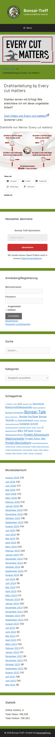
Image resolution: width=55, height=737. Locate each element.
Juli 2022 (10, 676)
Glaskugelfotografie (12, 424)
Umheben (8, 453)
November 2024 (14, 563)
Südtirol (45, 450)
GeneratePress (44, 733)
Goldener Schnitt (28, 423)
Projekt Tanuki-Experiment (40, 446)
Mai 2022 (10, 684)
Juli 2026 (10, 482)
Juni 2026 (10, 486)
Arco (30, 404)
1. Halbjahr (9, 404)
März (20, 430)
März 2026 (11, 498)
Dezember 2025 (14, 510)
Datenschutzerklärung (31, 258)
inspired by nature (25, 427)
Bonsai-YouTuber (28, 416)
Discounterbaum (25, 420)
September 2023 (14, 620)
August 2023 (12, 624)
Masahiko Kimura (11, 431)
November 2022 (14, 660)
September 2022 (14, 668)
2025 (19, 404)
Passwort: (10, 296)
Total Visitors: (13, 718)
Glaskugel (43, 420)
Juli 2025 (10, 530)
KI (43, 427)
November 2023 (14, 611)
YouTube (31, 453)
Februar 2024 (12, 599)
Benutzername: (13, 287)
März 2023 (11, 644)
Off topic (29, 430)
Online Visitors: (13, 710)
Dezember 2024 (14, 559)
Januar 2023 (12, 652)
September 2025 (14, 522)
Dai (16, 420)
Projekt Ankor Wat (35, 438)
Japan (39, 427)
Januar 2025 (12, 555)
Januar (34, 427)
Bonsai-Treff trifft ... (12, 417)
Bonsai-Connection (14, 412)
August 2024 (12, 575)
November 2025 (14, 514)
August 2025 (12, 526)
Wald (14, 453)
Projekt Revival (10, 446)
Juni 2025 (10, 534)
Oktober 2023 (12, 615)
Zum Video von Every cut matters (25, 115)
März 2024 (11, 595)
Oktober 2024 (12, 567)
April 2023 (10, 640)
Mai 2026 (10, 490)
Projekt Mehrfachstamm (40, 443)
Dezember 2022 (14, 656)
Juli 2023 (10, 628)
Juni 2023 (10, 632)
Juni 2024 (10, 583)
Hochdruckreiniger (11, 427)
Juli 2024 (10, 579)
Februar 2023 (12, 648)
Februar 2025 (12, 550)
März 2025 (11, 546)
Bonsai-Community (39, 407)
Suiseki (35, 450)
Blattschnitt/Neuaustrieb (18, 407)
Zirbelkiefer (38, 453)
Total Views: (12, 714)
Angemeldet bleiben (14, 308)
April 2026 (10, 494)
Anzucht (25, 404)
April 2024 (10, 591)
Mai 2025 (10, 538)
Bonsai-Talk (35, 412)
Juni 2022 (10, 680)
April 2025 (10, 542)
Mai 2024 (10, 587)
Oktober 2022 (12, 664)
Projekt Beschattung (18, 442)
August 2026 (12, 477)
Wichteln (19, 453)
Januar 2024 (12, 603)
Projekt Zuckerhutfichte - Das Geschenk (18, 450)
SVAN (40, 450)
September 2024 (14, 571)
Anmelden (13, 316)
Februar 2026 (12, 502)
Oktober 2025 (12, 518)
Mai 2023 (10, 636)
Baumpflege (38, 404)
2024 (15, 404)
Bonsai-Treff (36, 10)
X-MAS (25, 453)
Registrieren (11, 321)
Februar (36, 420)
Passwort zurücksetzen (17, 324)
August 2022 (12, 672)
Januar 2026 (12, 506)
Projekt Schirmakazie (23, 446)
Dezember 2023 (14, 607)
